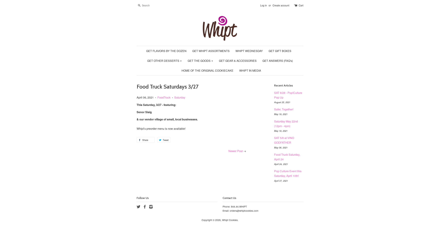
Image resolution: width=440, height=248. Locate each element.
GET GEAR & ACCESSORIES (238, 61)
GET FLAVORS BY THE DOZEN (166, 51)
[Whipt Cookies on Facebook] (145, 207)
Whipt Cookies (230, 220)
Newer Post (235, 151)
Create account (281, 5)
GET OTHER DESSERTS (163, 61)
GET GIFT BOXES (280, 51)
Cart (301, 5)
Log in (263, 5)
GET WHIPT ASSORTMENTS (211, 51)
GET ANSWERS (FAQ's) (277, 61)
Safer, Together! (283, 109)
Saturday (179, 97)
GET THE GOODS (199, 61)
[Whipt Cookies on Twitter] (138, 207)
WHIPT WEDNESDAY (249, 51)
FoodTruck (163, 97)
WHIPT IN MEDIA (250, 71)
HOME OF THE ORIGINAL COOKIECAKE (207, 71)
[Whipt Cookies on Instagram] (151, 207)
